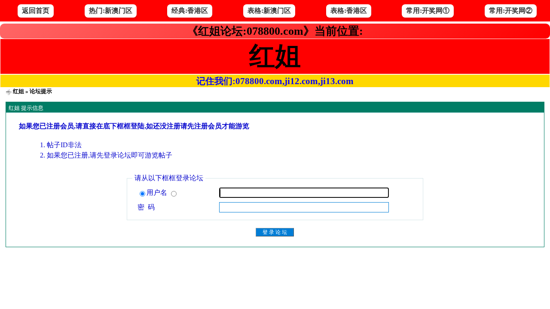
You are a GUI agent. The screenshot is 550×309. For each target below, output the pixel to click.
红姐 (18, 91)
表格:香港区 (348, 10)
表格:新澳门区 (269, 10)
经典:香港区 (189, 10)
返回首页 (35, 10)
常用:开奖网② (510, 10)
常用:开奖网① (427, 10)
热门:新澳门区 (110, 10)
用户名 (158, 192)
